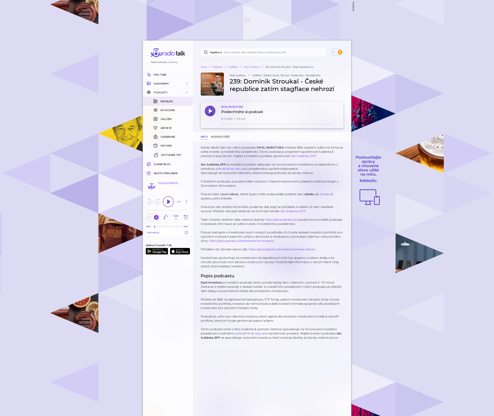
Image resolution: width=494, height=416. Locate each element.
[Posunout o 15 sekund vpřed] (158, 202)
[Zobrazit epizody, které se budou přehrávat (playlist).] (185, 217)
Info (204, 136)
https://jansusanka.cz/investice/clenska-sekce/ (282, 249)
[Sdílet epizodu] (339, 113)
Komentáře (220, 136)
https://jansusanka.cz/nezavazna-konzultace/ (241, 241)
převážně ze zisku (229, 168)
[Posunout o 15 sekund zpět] (149, 202)
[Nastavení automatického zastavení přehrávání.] (165, 217)
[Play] (168, 201)
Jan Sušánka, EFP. (304, 156)
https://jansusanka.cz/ (280, 219)
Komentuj (153, 232)
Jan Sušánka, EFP (293, 211)
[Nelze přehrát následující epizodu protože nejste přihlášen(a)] (179, 202)
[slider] (154, 227)
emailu (325, 194)
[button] (168, 83)
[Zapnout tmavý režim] (336, 52)
